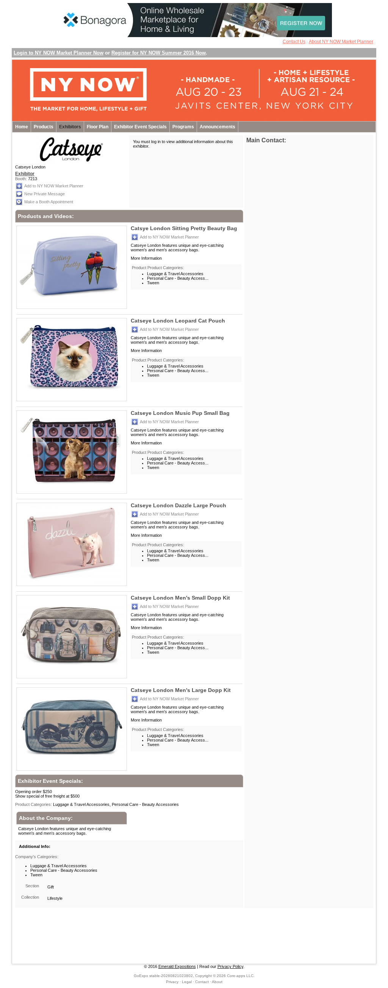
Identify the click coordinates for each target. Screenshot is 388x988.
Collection (30, 897)
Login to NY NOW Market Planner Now (58, 53)
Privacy (172, 982)
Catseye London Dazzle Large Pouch (178, 505)
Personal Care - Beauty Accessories (63, 870)
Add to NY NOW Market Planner (53, 186)
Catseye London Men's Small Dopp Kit (180, 598)
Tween (153, 283)
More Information (146, 258)
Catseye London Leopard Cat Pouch (178, 321)
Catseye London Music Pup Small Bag (180, 413)
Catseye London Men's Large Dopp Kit (181, 690)
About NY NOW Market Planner (341, 41)
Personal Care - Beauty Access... (177, 278)
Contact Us (294, 41)
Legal (187, 982)
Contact (202, 982)
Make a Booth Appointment (48, 201)
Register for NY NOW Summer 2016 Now (158, 53)
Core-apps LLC (240, 976)
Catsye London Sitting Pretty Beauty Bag (184, 228)
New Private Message (44, 194)
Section (32, 886)
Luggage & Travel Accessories (175, 273)
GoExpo (141, 976)
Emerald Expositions (177, 966)
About (217, 982)
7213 (32, 178)
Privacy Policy (230, 966)
